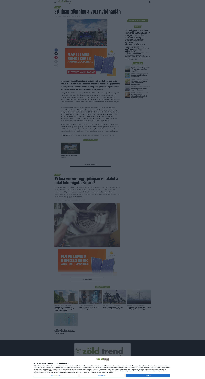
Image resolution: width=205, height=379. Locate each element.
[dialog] (102, 367)
